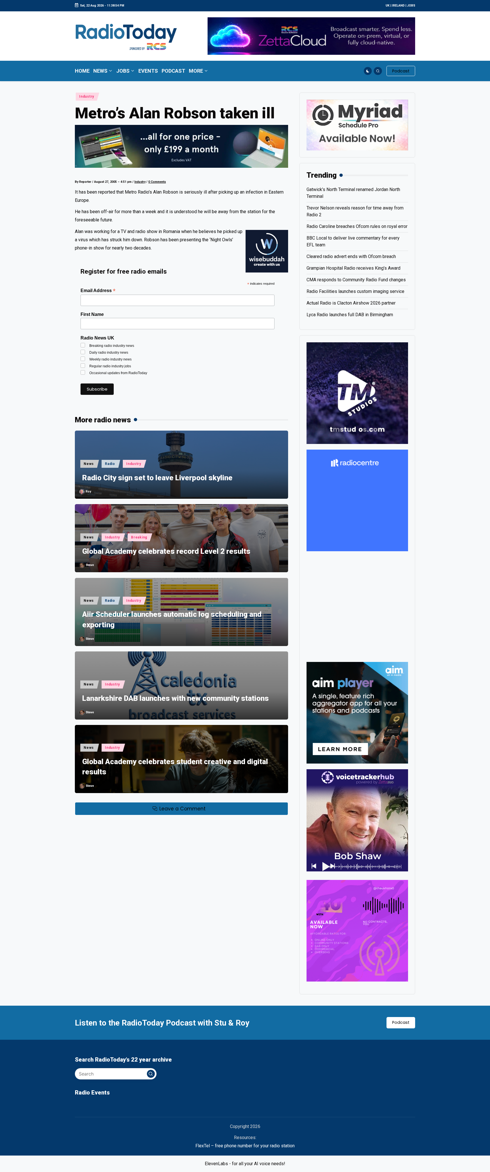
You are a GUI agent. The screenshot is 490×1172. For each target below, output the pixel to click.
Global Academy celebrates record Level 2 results (166, 551)
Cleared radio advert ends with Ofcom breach (351, 256)
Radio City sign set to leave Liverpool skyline (157, 477)
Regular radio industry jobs (110, 366)
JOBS (411, 5)
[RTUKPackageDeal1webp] (181, 146)
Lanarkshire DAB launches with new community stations (175, 698)
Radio (110, 464)
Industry (86, 96)
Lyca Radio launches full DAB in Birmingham (350, 314)
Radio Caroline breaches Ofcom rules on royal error (357, 226)
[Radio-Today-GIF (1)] (357, 500)
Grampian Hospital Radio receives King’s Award (353, 268)
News (89, 464)
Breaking (139, 537)
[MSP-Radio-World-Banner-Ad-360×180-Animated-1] (357, 124)
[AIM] (357, 712)
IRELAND (398, 5)
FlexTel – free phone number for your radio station (245, 1145)
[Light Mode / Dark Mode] (368, 71)
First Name (92, 314)
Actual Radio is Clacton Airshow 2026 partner (351, 303)
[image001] (357, 930)
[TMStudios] (357, 392)
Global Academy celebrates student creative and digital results (175, 766)
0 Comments (157, 182)
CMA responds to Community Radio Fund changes (356, 279)
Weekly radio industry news (110, 359)
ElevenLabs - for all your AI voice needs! (245, 1163)
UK (388, 5)
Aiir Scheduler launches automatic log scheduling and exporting (171, 619)
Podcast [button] (400, 1022)
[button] (400, 71)
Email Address (98, 290)
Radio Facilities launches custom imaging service (355, 291)
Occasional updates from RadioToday (118, 373)
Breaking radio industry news (111, 346)
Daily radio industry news (108, 353)
